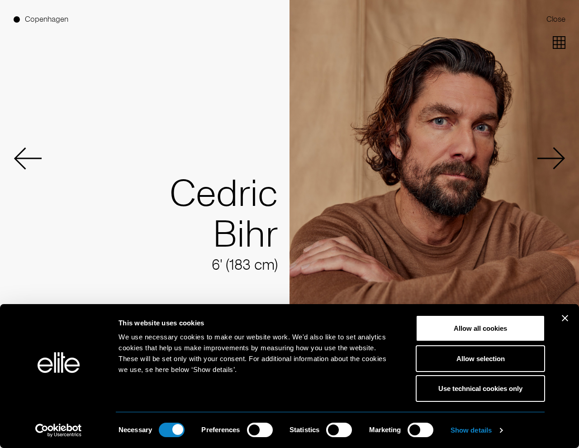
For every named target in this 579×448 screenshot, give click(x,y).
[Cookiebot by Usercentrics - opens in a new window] (58, 430)
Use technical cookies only (480, 388)
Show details (471, 430)
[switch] (260, 430)
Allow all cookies (480, 328)
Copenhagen (46, 19)
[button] (28, 158)
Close (555, 19)
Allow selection (480, 358)
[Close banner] (565, 324)
